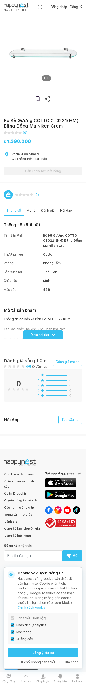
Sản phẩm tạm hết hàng (43, 171)
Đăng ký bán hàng (17, 535)
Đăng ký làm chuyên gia (22, 528)
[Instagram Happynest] (58, 510)
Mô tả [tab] (31, 210)
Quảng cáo (24, 639)
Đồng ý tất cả (43, 653)
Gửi (75, 555)
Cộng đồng (8, 681)
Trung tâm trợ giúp (18, 514)
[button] (38, 99)
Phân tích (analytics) (32, 625)
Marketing (23, 632)
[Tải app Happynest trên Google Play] (60, 494)
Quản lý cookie (15, 493)
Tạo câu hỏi (70, 419)
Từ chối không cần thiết (37, 662)
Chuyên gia (43, 681)
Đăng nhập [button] (58, 7)
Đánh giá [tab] (48, 210)
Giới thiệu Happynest (20, 474)
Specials (26, 681)
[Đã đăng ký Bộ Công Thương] (60, 522)
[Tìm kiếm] (40, 7)
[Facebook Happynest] (49, 510)
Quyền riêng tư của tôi (21, 500)
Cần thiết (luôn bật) (31, 618)
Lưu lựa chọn (68, 662)
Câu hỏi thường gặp (19, 507)
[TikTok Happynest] (76, 510)
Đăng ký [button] (76, 7)
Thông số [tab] (13, 210)
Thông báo (60, 681)
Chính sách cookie (31, 607)
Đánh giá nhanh (67, 362)
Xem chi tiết (40, 335)
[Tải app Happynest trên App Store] (60, 482)
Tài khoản (77, 681)
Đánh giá (10, 521)
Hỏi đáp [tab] (66, 210)
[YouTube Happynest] (67, 510)
